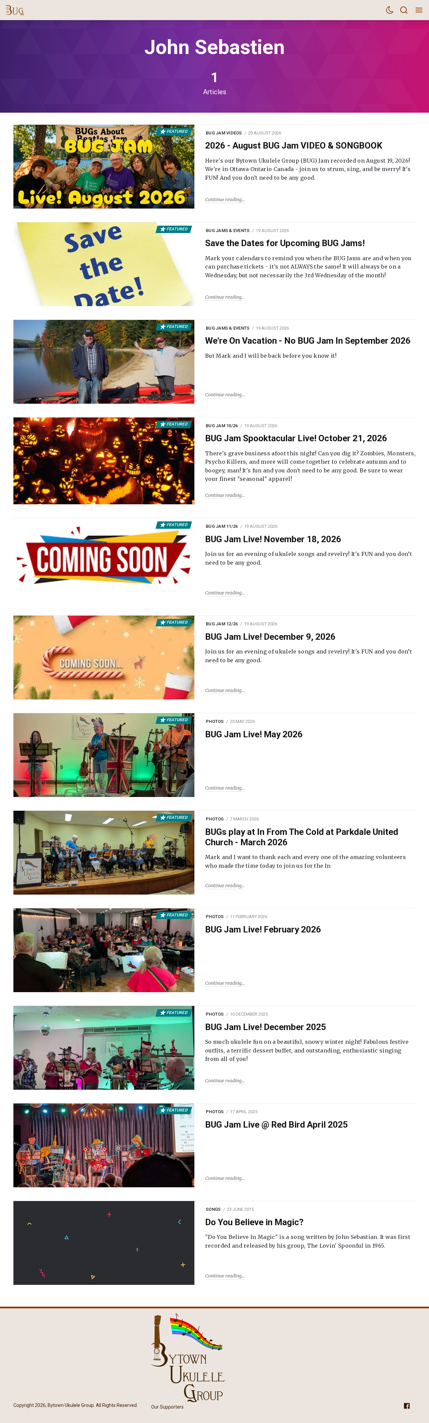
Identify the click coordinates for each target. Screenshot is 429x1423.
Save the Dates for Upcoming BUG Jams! (285, 243)
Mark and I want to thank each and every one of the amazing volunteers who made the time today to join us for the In (305, 861)
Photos (215, 721)
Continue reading (223, 199)
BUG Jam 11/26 (222, 526)
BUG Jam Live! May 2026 (254, 734)
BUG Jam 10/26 (222, 425)
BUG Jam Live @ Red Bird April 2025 (276, 1125)
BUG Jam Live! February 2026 (263, 929)
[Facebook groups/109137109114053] (407, 1405)
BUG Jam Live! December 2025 (265, 1027)
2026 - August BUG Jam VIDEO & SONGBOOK (293, 145)
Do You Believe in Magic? (254, 1222)
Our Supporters (167, 1407)
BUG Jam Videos (224, 132)
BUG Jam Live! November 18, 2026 (273, 539)
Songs (213, 1209)
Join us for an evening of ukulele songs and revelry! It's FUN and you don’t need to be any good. (308, 558)
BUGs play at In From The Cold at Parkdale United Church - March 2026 (301, 837)
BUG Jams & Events (227, 230)
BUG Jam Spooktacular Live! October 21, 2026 (296, 438)
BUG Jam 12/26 (222, 623)
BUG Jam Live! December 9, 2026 (270, 637)
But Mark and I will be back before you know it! (270, 355)
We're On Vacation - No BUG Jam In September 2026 (308, 341)
